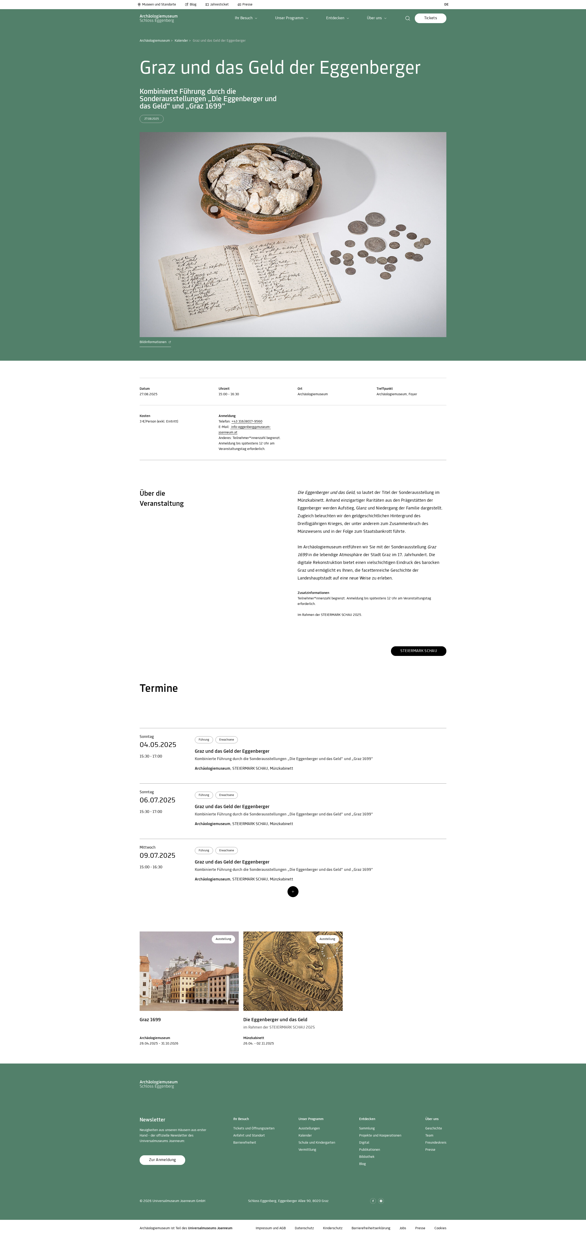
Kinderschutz (332, 1228)
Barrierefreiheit (244, 1143)
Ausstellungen (309, 1128)
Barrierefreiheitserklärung (371, 1228)
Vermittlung (307, 1150)
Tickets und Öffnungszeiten (253, 1128)
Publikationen (369, 1150)
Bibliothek (366, 1157)
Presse (247, 4)
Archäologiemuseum (155, 41)
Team (429, 1135)
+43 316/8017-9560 (246, 421)
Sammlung (367, 1128)
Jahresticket (219, 4)
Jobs (402, 1228)
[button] (246, 18)
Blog (193, 4)
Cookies (440, 1228)
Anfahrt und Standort (249, 1135)
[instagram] (381, 1201)
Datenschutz (304, 1228)
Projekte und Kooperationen (380, 1135)
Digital (364, 1143)
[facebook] (373, 1201)
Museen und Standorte (159, 4)
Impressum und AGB (271, 1228)
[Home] (159, 18)
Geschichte (433, 1128)
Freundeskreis (435, 1143)
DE (446, 4)
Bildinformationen (153, 342)
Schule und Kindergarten (316, 1143)
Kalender (181, 41)
